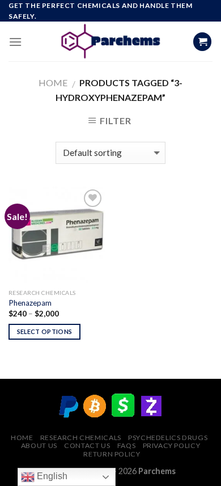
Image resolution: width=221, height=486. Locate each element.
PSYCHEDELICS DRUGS (167, 437)
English (51, 476)
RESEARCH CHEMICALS (80, 437)
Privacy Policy (172, 445)
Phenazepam (30, 302)
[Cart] (202, 41)
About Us (39, 445)
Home (53, 82)
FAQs (126, 445)
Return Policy (111, 454)
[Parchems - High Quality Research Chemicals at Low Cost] (111, 41)
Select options (45, 331)
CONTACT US (87, 445)
